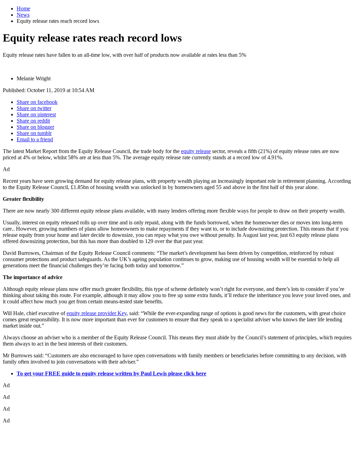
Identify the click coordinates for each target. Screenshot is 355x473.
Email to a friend (35, 139)
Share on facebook (37, 102)
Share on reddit (33, 121)
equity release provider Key (97, 313)
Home (23, 8)
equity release (196, 151)
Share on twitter (34, 108)
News (23, 15)
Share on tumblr (34, 133)
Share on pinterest (36, 114)
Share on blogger (35, 127)
